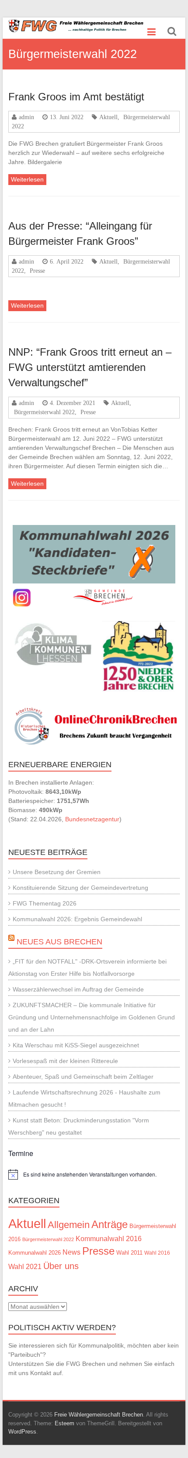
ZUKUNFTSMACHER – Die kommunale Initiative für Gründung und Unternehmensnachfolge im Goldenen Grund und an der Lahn (91, 1017)
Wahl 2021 (25, 1266)
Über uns (61, 1266)
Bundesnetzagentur (92, 819)
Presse (37, 271)
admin (26, 117)
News (71, 1252)
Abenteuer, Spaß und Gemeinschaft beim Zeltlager (83, 1076)
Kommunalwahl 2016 (109, 1238)
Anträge (109, 1224)
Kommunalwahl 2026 (34, 1252)
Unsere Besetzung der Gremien (57, 871)
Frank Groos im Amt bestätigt (76, 97)
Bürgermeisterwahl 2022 (44, 412)
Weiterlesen (27, 179)
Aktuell (108, 117)
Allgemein (69, 1225)
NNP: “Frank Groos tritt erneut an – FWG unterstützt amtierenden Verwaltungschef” (89, 367)
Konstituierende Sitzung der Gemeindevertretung (80, 887)
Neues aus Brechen (59, 941)
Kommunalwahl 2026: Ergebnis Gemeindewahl (77, 919)
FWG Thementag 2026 (45, 903)
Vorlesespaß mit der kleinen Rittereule (65, 1060)
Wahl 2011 (129, 1253)
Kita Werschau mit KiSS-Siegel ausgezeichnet (76, 1045)
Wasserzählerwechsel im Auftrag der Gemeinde (78, 989)
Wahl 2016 (157, 1253)
